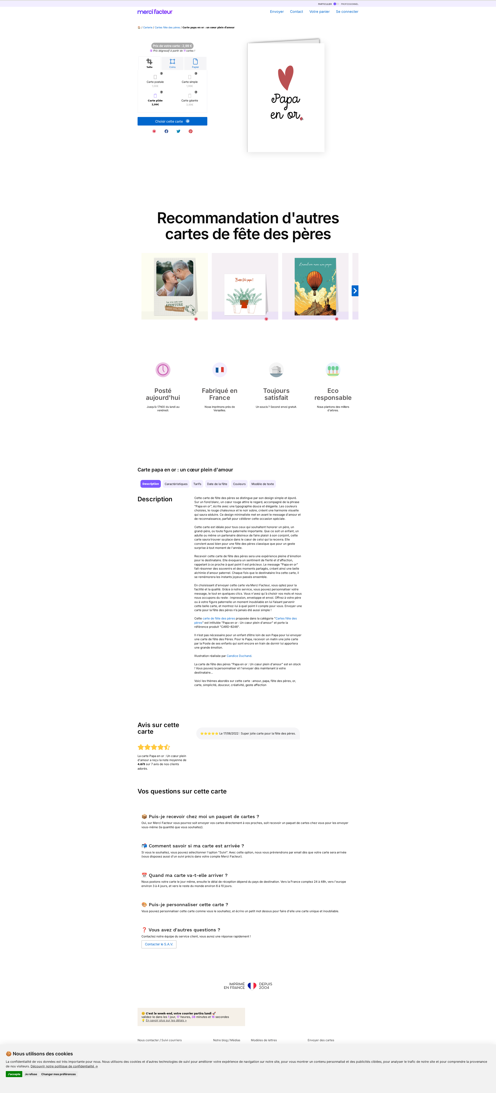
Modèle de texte (262, 484)
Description (150, 484)
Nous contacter (148, 1040)
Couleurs (239, 484)
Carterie (147, 27)
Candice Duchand (239, 656)
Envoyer (277, 12)
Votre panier (319, 12)
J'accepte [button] (14, 1074)
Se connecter (347, 12)
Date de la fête (217, 484)
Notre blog (220, 1040)
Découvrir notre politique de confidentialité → (64, 1066)
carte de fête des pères (219, 618)
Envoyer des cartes (321, 1040)
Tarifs (197, 484)
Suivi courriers (171, 1040)
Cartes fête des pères (167, 27)
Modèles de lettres (264, 1040)
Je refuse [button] (31, 1074)
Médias (235, 1040)
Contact (296, 12)
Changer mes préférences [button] (58, 1074)
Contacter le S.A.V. (159, 944)
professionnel (349, 4)
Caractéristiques (176, 484)
